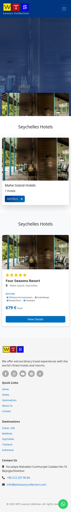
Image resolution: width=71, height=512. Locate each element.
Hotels (13, 199)
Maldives (7, 433)
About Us (7, 405)
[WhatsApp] (63, 504)
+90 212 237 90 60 (18, 478)
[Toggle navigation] (64, 8)
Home (5, 389)
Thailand (7, 444)
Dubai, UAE (8, 428)
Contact (6, 411)
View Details (35, 319)
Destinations (9, 400)
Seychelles (8, 439)
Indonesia (8, 450)
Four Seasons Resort (23, 280)
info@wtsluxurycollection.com (26, 484)
